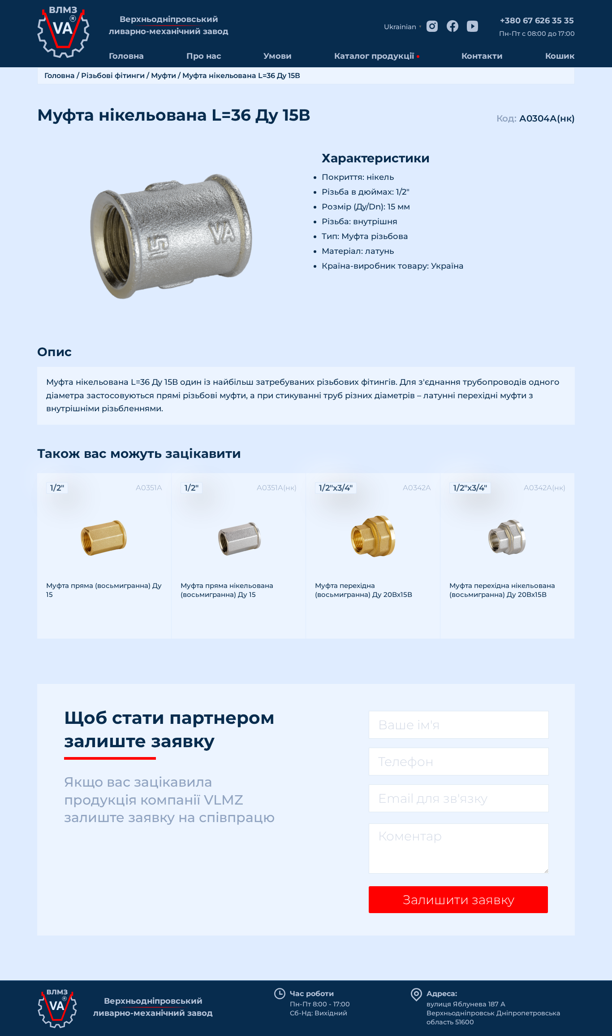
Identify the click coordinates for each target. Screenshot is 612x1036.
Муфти (163, 75)
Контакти (482, 56)
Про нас (203, 56)
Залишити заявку (458, 899)
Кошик (560, 56)
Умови (277, 56)
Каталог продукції (374, 56)
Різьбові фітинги (113, 75)
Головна (126, 56)
